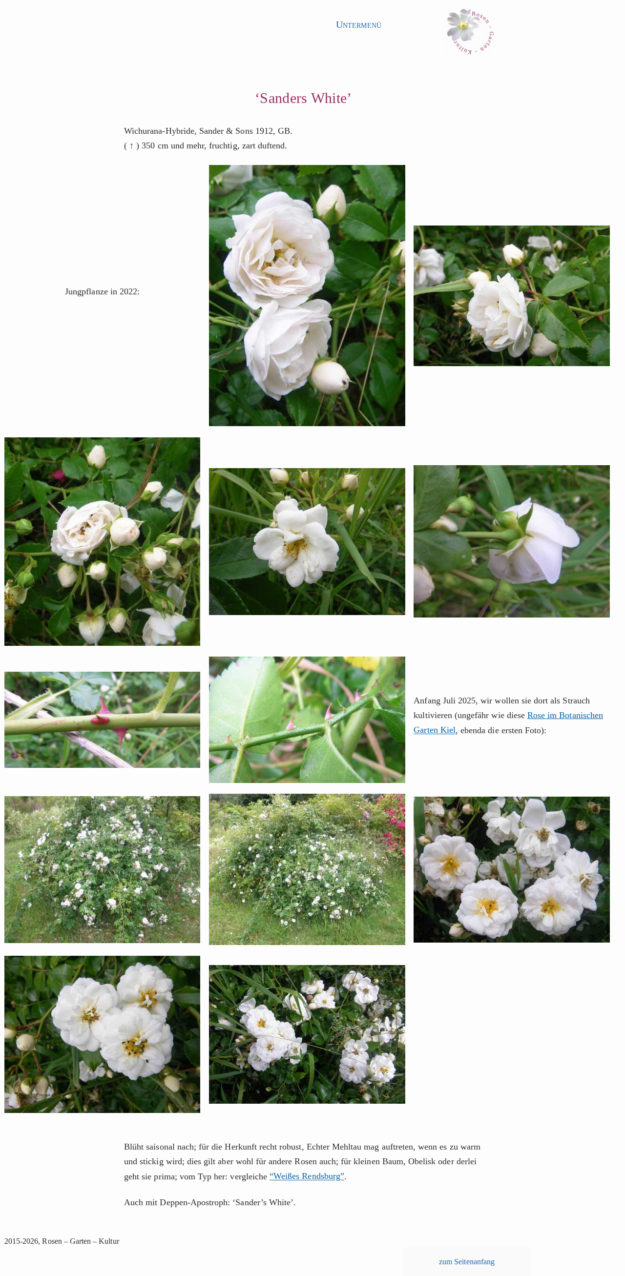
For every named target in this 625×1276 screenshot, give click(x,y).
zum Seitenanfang (467, 1261)
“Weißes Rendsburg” (307, 1176)
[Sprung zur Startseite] (470, 35)
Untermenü (358, 24)
